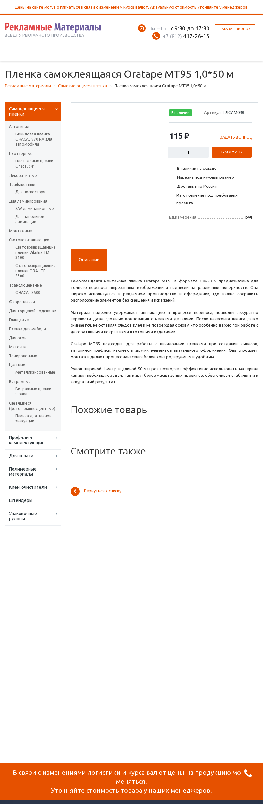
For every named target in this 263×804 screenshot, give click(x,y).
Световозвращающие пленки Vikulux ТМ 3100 (34, 252)
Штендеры (20, 500)
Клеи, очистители (28, 487)
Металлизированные (34, 372)
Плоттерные (21, 153)
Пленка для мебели (27, 329)
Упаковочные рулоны (23, 516)
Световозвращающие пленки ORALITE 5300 (34, 271)
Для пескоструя (30, 192)
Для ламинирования (28, 201)
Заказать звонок (235, 28)
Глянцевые (19, 320)
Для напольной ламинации (29, 219)
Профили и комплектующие (27, 440)
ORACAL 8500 (27, 292)
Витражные (20, 381)
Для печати (21, 455)
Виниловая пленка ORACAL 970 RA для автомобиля (33, 139)
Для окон (18, 338)
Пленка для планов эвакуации (33, 418)
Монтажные (20, 231)
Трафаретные (22, 184)
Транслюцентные (25, 285)
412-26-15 (186, 36)
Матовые (18, 347)
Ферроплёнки (22, 302)
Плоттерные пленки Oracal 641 (34, 163)
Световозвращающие (29, 240)
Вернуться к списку (102, 491)
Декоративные (23, 175)
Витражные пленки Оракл (33, 391)
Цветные (17, 365)
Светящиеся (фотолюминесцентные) (32, 406)
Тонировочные (23, 356)
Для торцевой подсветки (32, 311)
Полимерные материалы (23, 471)
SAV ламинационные (34, 208)
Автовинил (19, 127)
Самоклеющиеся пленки (27, 111)
